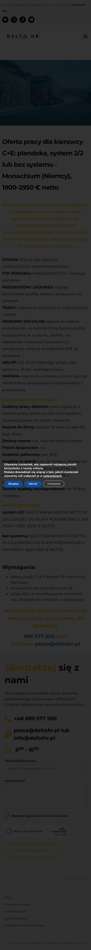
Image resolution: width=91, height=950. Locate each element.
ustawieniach (52, 476)
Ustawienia (53, 483)
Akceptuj (13, 483)
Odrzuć (33, 483)
